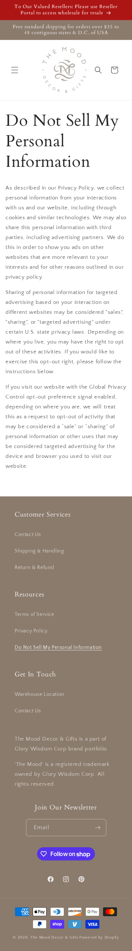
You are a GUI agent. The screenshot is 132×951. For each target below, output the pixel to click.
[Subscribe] (98, 827)
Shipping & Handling (39, 551)
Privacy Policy (31, 631)
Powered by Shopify (99, 937)
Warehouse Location (40, 694)
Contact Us (28, 534)
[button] (15, 70)
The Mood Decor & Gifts (54, 937)
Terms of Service (34, 614)
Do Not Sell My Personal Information (58, 647)
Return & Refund (34, 567)
